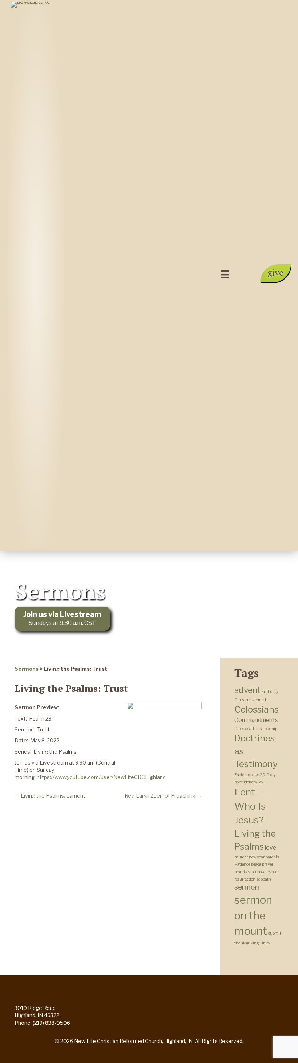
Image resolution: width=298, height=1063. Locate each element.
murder (241, 857)
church (261, 700)
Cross (239, 728)
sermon (246, 887)
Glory (271, 775)
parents (272, 857)
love (270, 847)
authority (270, 691)
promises (242, 872)
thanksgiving (246, 943)
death (250, 728)
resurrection (244, 879)
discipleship (267, 728)
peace (256, 864)
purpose (258, 872)
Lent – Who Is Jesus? (250, 806)
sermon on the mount (253, 915)
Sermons (27, 669)
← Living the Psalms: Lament (50, 796)
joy (260, 782)
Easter (240, 775)
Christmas (244, 700)
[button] (275, 273)
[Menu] (225, 274)
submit (274, 933)
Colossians (256, 709)
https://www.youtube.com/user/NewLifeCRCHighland (101, 777)
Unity (265, 943)
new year (257, 857)
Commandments (256, 720)
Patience (242, 864)
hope (238, 782)
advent (247, 690)
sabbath (264, 879)
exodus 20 (256, 775)
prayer (267, 864)
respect (272, 872)
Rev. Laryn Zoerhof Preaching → (163, 796)
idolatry (250, 782)
